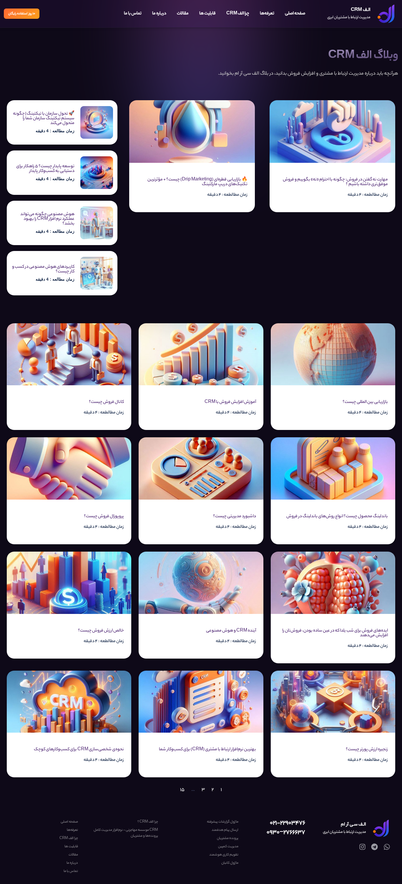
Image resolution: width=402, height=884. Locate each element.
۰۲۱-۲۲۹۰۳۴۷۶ (287, 823)
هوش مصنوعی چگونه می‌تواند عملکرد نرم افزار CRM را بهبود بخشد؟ (47, 219)
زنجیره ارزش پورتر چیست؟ (367, 749)
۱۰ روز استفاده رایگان (21, 13)
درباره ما (159, 13)
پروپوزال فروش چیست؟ (104, 516)
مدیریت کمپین (228, 847)
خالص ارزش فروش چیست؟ (101, 630)
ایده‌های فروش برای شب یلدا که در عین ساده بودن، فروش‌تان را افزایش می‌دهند (335, 633)
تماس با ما (133, 13)
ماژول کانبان (229, 863)
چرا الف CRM (237, 13)
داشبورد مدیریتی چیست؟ (234, 516)
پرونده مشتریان (227, 838)
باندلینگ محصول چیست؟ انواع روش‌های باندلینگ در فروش (337, 516)
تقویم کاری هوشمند (223, 855)
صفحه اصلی (295, 13)
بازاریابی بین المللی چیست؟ (365, 402)
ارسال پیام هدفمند (225, 830)
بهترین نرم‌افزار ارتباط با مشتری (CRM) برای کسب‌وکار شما (207, 749)
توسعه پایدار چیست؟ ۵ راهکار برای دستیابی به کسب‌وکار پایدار (45, 169)
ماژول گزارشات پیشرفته (222, 822)
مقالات (183, 13)
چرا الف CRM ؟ (147, 822)
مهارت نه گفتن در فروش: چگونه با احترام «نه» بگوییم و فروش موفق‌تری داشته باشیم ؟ (335, 182)
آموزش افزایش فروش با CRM (230, 402)
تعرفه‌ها (267, 13)
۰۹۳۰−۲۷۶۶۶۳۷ (286, 833)
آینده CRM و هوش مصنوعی (231, 630)
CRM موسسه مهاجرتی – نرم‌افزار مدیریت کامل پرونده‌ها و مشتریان (126, 833)
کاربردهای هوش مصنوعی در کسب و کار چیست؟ (43, 269)
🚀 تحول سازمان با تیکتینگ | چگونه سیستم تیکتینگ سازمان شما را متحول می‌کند (43, 118)
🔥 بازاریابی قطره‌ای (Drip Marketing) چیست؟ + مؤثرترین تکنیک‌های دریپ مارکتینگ (197, 182)
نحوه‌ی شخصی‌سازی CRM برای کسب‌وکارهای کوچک (79, 749)
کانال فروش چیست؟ (106, 402)
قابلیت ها (207, 13)
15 (182, 790)
